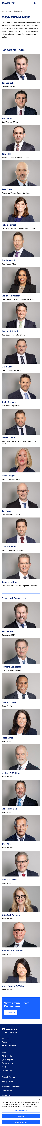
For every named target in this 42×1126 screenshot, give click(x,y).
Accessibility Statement (11, 1086)
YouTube (7, 1071)
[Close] (39, 1099)
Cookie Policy (7, 1095)
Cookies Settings (21, 1110)
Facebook (7, 1063)
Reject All (21, 1116)
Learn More (9, 1013)
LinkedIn (7, 1056)
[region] (21, 1111)
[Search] (35, 3)
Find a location (9, 1045)
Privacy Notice (7, 1082)
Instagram (7, 1060)
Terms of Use (7, 1091)
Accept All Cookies (21, 1122)
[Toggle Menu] (39, 3)
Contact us (7, 1042)
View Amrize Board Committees (17, 1005)
